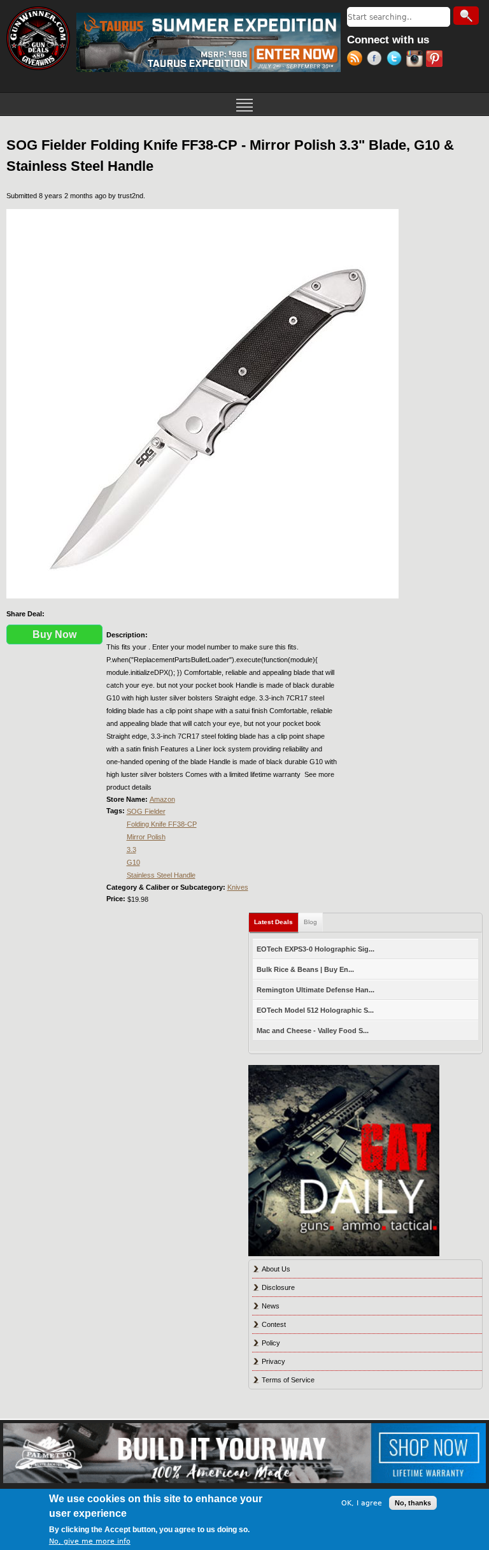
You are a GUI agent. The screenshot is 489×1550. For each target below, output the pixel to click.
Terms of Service (288, 1380)
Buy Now (54, 634)
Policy (271, 1343)
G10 (133, 862)
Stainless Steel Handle (161, 875)
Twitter (396, 59)
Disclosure (278, 1287)
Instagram (416, 59)
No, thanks (413, 1503)
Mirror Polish (146, 837)
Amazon (162, 799)
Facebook (376, 59)
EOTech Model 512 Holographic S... (315, 1010)
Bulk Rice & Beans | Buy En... (305, 969)
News (271, 1306)
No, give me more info (90, 1541)
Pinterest (436, 59)
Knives (237, 887)
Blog (310, 921)
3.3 (131, 849)
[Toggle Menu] (244, 104)
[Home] (38, 38)
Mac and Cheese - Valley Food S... (313, 1030)
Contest (274, 1324)
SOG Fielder (146, 811)
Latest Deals (276, 921)
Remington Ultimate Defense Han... (315, 990)
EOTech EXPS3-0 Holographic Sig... (315, 949)
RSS (357, 59)
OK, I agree (361, 1503)
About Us (276, 1269)
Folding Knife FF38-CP (162, 824)
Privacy (273, 1361)
